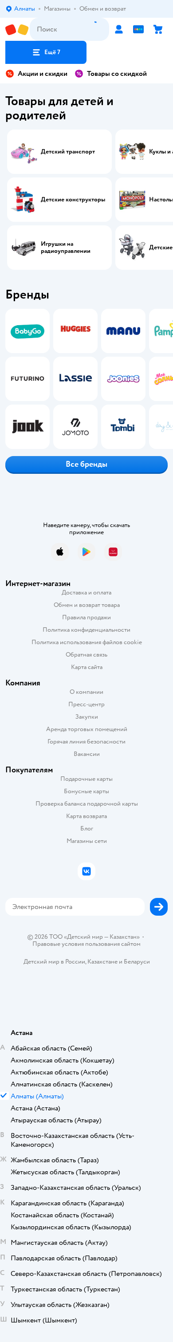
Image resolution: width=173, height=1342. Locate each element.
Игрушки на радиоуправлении (65, 247)
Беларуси (137, 961)
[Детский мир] (17, 29)
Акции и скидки (42, 73)
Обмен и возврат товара (87, 605)
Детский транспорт (68, 151)
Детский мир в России (54, 961)
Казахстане (102, 961)
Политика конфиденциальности (86, 630)
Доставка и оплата (86, 592)
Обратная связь (86, 654)
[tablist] (86, 379)
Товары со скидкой (117, 73)
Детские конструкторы (73, 199)
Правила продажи (86, 617)
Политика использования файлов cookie (86, 642)
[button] (45, 52)
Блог (86, 828)
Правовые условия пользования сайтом (86, 944)
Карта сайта (86, 667)
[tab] (25, 379)
